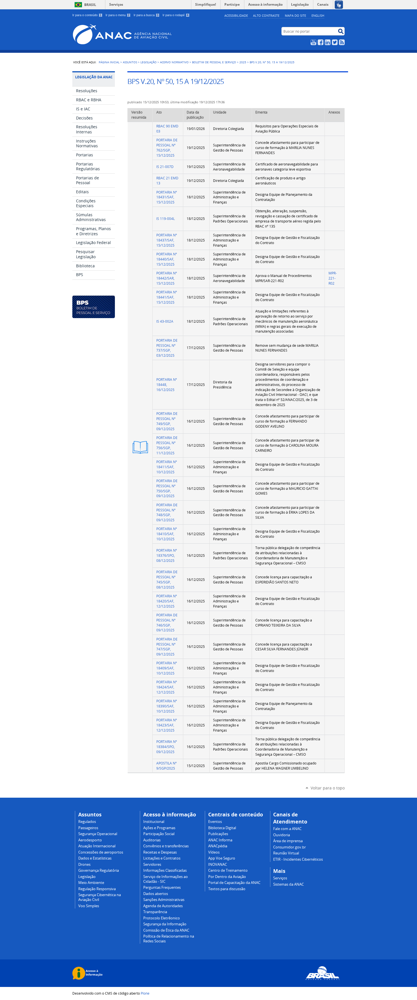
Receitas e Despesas (160, 852)
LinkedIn (327, 42)
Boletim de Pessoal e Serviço (214, 62)
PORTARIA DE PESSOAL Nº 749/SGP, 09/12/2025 (167, 421)
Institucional (153, 821)
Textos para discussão (226, 888)
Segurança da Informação (164, 924)
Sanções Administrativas (163, 899)
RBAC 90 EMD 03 (167, 129)
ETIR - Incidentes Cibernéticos (298, 859)
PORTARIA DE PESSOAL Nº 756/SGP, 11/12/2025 (167, 445)
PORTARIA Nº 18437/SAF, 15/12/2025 (166, 240)
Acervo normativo (174, 62)
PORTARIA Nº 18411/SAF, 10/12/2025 (166, 466)
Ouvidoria (281, 835)
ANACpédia (217, 846)
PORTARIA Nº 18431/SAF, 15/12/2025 (166, 197)
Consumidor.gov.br (289, 847)
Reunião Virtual (286, 853)
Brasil (90, 4)
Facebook (320, 42)
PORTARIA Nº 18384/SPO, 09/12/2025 (166, 746)
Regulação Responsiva (97, 888)
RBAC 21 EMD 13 (167, 181)
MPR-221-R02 (332, 278)
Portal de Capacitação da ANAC (234, 882)
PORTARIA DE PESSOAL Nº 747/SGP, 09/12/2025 (167, 647)
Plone (145, 993)
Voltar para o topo (328, 788)
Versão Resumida (143, 447)
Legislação (148, 62)
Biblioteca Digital (222, 827)
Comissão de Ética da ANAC (166, 930)
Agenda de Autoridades (163, 906)
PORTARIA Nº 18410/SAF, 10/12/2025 (166, 533)
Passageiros (88, 827)
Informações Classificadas (165, 870)
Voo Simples (88, 906)
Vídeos (214, 852)
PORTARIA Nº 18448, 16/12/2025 (166, 384)
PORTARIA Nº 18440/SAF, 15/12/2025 (166, 259)
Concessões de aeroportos (100, 852)
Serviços (116, 4)
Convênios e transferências (166, 846)
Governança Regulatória (98, 870)
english (317, 15)
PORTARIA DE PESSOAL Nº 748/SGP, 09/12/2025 (167, 512)
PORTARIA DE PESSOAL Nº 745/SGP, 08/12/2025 (167, 579)
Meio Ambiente (91, 882)
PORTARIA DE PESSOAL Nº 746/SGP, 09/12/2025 (167, 623)
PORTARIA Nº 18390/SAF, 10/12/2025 (166, 706)
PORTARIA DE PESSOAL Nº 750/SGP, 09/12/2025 (167, 488)
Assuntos (130, 62)
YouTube (313, 42)
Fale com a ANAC (287, 828)
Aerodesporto (90, 840)
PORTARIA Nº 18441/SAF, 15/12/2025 (166, 297)
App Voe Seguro (221, 858)
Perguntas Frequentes (162, 887)
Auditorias (152, 840)
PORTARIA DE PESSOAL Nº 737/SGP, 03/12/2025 (167, 348)
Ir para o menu (117, 15)
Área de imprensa (288, 841)
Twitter (335, 42)
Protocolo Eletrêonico (161, 918)
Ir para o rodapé (175, 15)
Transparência (155, 911)
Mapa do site (295, 15)
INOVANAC (217, 864)
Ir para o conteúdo (86, 15)
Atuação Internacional (96, 846)
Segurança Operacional (97, 833)
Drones (84, 864)
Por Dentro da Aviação (227, 876)
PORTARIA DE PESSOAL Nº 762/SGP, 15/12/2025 (167, 147)
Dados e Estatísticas (94, 858)
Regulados (87, 821)
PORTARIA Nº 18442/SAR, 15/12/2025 (166, 278)
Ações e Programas (159, 827)
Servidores (152, 864)
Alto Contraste (266, 15)
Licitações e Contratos (161, 858)
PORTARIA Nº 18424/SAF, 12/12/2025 (166, 687)
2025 (242, 62)
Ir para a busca (146, 15)
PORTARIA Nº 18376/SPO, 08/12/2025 (166, 555)
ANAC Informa (220, 840)
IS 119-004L (165, 218)
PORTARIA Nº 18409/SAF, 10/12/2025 (166, 668)
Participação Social (158, 833)
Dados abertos (155, 893)
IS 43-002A (164, 321)
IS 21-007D (165, 166)
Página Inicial (109, 62)
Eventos (215, 821)
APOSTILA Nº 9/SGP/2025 (166, 766)
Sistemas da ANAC (288, 884)
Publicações (218, 833)
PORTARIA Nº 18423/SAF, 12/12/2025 (166, 725)
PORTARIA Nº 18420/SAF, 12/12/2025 (166, 601)
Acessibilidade (236, 15)
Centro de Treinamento (228, 870)
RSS (342, 42)
